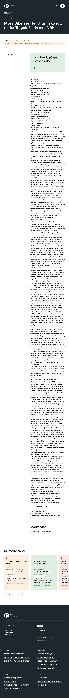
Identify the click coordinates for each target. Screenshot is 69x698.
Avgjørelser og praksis (47, 668)
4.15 (50, 571)
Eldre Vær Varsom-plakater (16, 661)
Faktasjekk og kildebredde (40, 576)
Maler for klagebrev (46, 657)
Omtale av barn (19, 40)
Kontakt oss (40, 625)
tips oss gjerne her (45, 43)
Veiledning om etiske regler (16, 657)
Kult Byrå (44, 640)
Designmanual (41, 630)
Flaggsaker (42, 685)
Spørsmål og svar (12, 688)
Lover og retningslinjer (47, 664)
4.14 (47, 571)
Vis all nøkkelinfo (8, 47)
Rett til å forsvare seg (38, 578)
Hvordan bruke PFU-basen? (49, 681)
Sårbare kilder (27, 40)
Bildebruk (9, 580)
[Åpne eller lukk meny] (62, 6)
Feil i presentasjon (22, 578)
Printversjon (10, 54)
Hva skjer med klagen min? (16, 685)
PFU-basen (6, 12)
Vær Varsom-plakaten (14, 653)
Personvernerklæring (42, 628)
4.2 (40, 571)
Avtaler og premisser (11, 576)
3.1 (62, 571)
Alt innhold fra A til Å (42, 633)
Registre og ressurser (47, 661)
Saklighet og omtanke (9, 40)
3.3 (19, 571)
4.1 (21, 571)
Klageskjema (10, 681)
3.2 (35, 571)
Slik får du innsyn (44, 653)
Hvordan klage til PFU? (14, 677)
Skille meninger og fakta (47, 582)
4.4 (7, 571)
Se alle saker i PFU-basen (13, 594)
